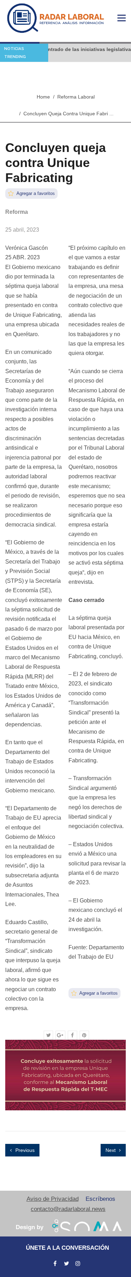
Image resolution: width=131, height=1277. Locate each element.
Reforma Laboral (76, 97)
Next (111, 1150)
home (43, 97)
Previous (24, 1150)
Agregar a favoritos (35, 193)
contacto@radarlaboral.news (68, 1209)
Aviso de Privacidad (53, 1199)
